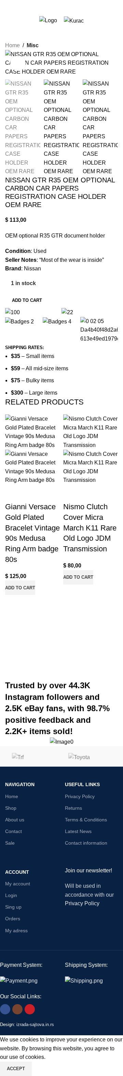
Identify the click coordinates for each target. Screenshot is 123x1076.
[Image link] (19, 980)
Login (11, 895)
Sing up (13, 907)
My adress (16, 930)
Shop (10, 808)
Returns (73, 808)
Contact (13, 831)
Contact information (86, 843)
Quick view (32, 493)
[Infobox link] (61, 741)
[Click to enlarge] (18, 63)
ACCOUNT (17, 872)
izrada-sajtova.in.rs (35, 1024)
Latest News (78, 831)
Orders (12, 918)
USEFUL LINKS (82, 784)
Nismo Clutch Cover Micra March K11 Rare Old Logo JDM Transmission (90, 527)
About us (14, 819)
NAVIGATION (20, 784)
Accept (16, 1068)
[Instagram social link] (17, 1009)
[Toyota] (90, 763)
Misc (33, 45)
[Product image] (32, 467)
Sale (10, 843)
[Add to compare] (13, 493)
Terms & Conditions (86, 819)
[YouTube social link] (30, 1009)
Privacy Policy (80, 796)
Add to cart (27, 300)
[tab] (24, 347)
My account (17, 883)
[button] (20, 587)
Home (12, 45)
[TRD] (33, 763)
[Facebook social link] (5, 1009)
